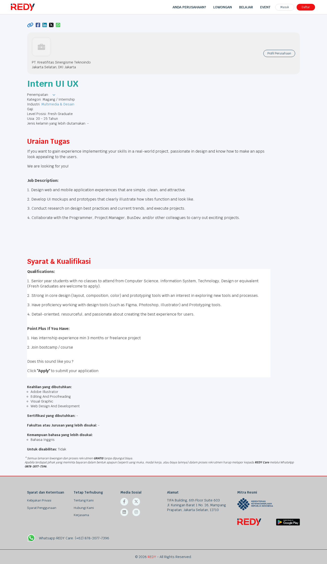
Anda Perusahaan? (189, 7)
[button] (54, 95)
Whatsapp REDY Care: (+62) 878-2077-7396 (74, 538)
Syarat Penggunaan (41, 508)
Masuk (284, 7)
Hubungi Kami (84, 508)
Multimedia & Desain (57, 104)
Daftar (306, 7)
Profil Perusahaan (279, 53)
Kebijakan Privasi (39, 500)
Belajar (246, 7)
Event (265, 7)
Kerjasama (81, 515)
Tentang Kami (84, 500)
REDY (152, 557)
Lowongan (222, 7)
